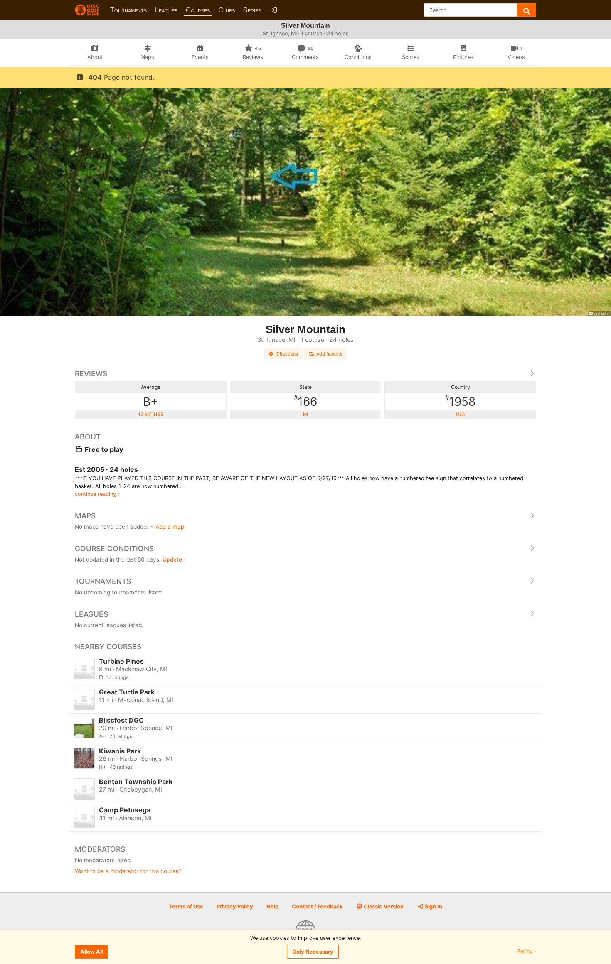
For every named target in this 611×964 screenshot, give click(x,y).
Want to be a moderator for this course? (128, 871)
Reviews (91, 373)
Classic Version (383, 906)
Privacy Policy (235, 906)
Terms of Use (186, 906)
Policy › (526, 951)
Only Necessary (312, 952)
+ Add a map (167, 526)
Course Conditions (114, 548)
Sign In (433, 906)
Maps (85, 515)
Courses (198, 10)
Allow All (91, 952)
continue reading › (97, 494)
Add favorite (329, 354)
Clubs (226, 10)
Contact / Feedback (317, 906)
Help (272, 906)
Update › (174, 559)
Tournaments (128, 10)
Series (252, 10)
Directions (287, 354)
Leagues (166, 10)
